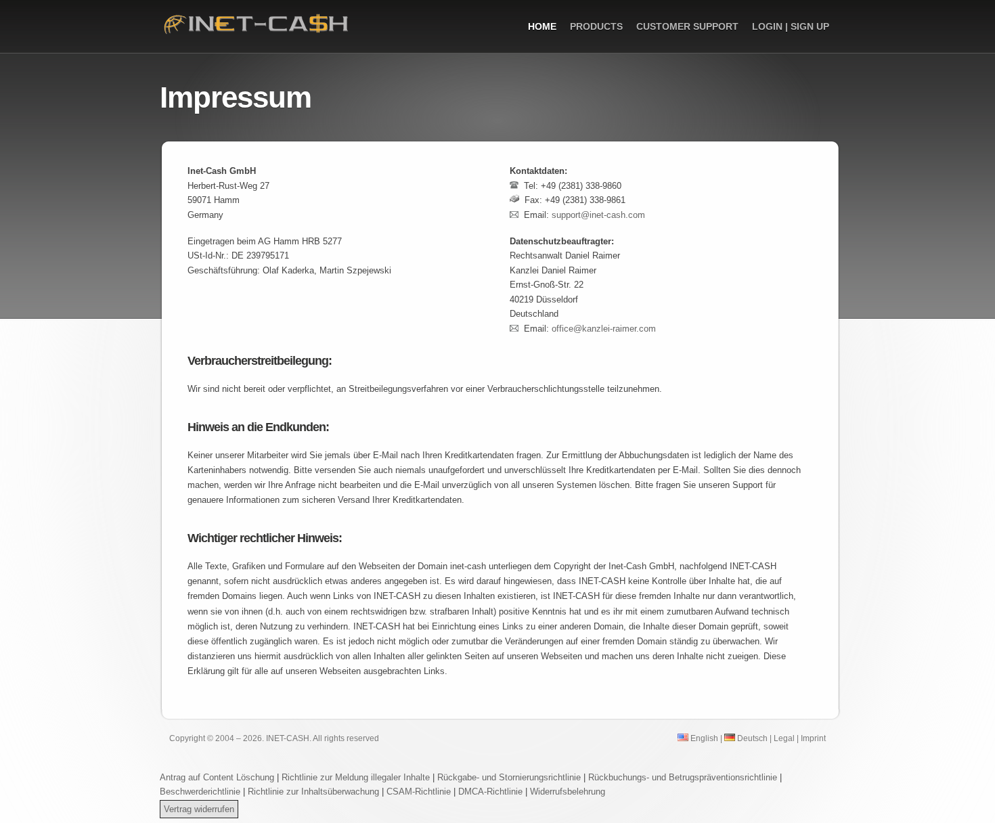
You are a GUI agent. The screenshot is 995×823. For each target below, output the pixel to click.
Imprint (813, 738)
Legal (784, 738)
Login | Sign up (790, 26)
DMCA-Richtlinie (490, 791)
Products (596, 26)
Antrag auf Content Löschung (217, 777)
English (703, 738)
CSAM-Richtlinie (418, 791)
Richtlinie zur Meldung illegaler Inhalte (356, 777)
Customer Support (687, 26)
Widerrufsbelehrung (567, 791)
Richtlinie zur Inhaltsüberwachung (315, 791)
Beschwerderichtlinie (200, 791)
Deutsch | (753, 738)
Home (542, 26)
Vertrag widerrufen (199, 809)
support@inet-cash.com (598, 215)
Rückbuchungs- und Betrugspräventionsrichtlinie (682, 777)
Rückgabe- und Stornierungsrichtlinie (509, 777)
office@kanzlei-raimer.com (604, 329)
